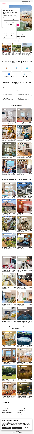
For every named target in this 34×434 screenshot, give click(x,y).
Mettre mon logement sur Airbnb (25, 3)
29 (13, 35)
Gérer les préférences (27, 427)
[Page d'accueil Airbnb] (4, 3)
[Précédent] (15, 41)
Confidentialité (13, 432)
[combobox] (11, 19)
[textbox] (7, 22)
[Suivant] (18, 41)
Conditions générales (19, 432)
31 (4, 37)
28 (11, 35)
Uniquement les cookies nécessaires (16, 428)
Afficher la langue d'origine (26, 1)
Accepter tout (7, 427)
